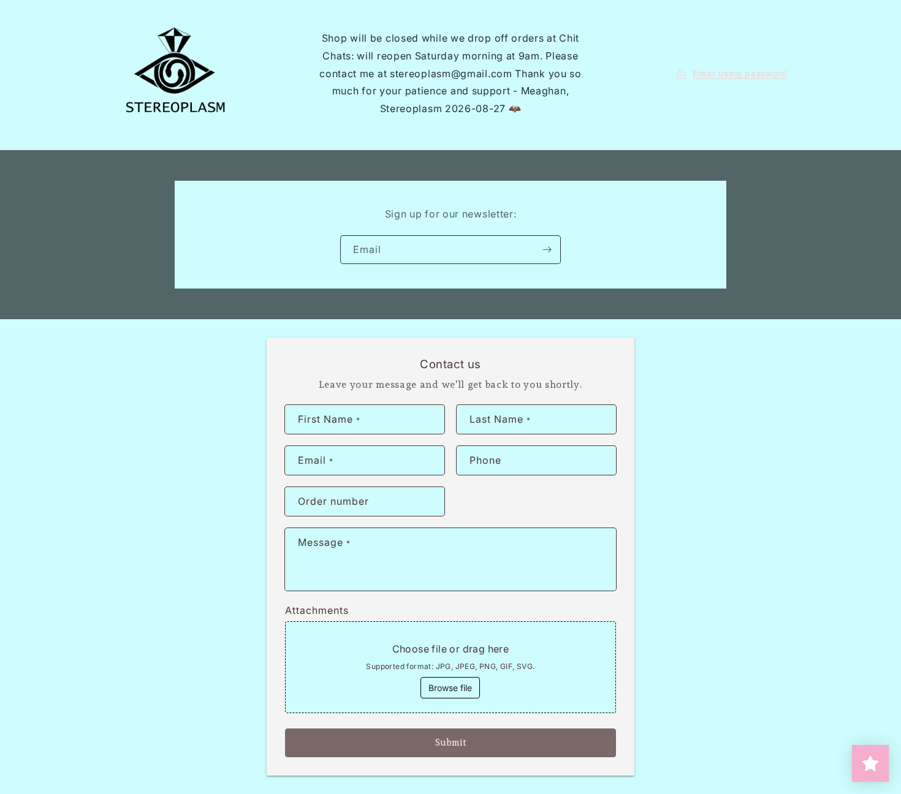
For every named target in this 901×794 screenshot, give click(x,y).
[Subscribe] (546, 249)
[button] (731, 73)
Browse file (450, 687)
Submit (450, 742)
